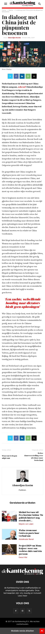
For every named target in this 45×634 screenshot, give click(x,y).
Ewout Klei (23, 557)
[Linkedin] (22, 76)
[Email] (34, 76)
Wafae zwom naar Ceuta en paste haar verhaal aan (29, 533)
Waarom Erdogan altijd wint (9, 457)
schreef (22, 87)
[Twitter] (10, 76)
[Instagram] (22, 611)
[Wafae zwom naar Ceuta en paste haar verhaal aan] (9, 534)
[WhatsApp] (28, 76)
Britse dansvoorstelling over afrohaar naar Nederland (33, 457)
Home (4, 10)
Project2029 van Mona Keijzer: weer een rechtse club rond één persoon (30, 549)
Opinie (10, 10)
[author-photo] (22, 482)
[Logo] (22, 574)
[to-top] (41, 629)
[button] (5, 4)
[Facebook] (16, 76)
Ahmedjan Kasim (14, 38)
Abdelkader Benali (26, 539)
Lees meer (22, 595)
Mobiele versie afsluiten (22, 630)
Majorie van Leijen (26, 524)
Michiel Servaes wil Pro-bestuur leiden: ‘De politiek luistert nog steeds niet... (31, 516)
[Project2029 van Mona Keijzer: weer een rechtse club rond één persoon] (9, 550)
